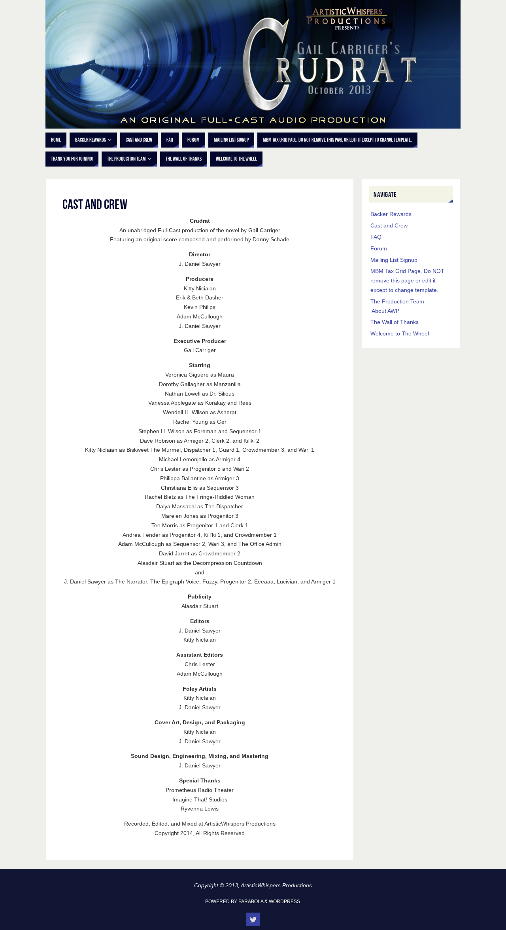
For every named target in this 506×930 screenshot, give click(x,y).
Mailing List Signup (393, 260)
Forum (378, 248)
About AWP (385, 311)
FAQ (375, 237)
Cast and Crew (389, 225)
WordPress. (285, 901)
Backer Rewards (391, 214)
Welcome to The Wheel (399, 333)
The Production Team (397, 301)
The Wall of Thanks (394, 322)
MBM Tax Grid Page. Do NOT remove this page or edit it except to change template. (407, 280)
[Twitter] (253, 919)
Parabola (250, 901)
